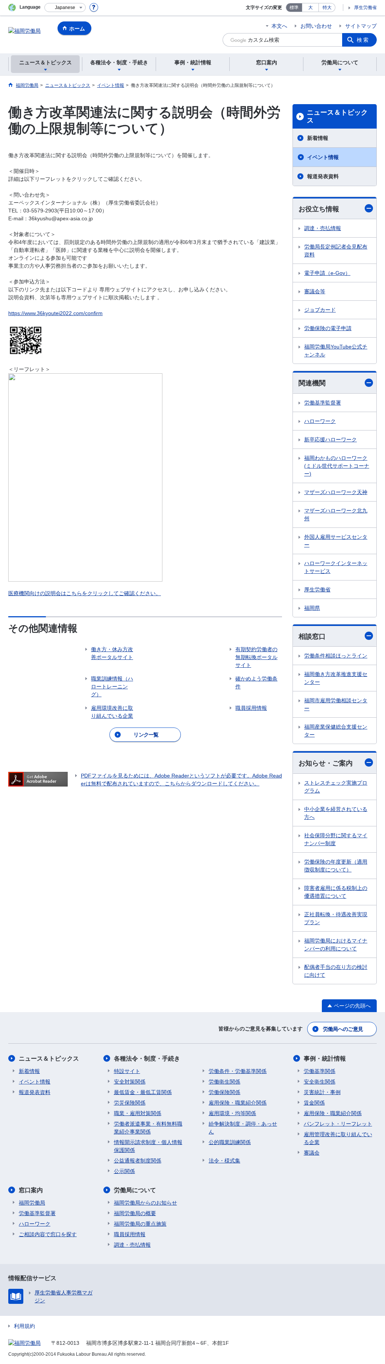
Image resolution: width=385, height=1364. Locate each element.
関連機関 (312, 383)
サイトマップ (361, 26)
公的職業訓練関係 (230, 1142)
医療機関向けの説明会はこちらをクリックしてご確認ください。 (84, 593)
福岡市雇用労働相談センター (335, 704)
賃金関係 (314, 1103)
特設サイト (127, 1071)
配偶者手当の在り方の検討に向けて (335, 971)
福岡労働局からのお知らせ (145, 1203)
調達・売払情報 (322, 228)
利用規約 (24, 1326)
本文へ (279, 26)
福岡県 (312, 608)
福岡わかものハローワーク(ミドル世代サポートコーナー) (336, 466)
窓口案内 (31, 1190)
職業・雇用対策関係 (137, 1113)
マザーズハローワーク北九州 (335, 514)
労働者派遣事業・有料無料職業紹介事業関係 (148, 1128)
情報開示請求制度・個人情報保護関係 (148, 1146)
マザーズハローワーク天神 (335, 492)
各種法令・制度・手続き (147, 1058)
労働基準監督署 (322, 403)
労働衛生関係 (224, 1082)
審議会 (312, 1153)
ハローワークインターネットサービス (335, 567)
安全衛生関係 (319, 1082)
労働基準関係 (319, 1071)
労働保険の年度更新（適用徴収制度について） (335, 866)
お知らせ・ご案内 (326, 763)
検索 (363, 40)
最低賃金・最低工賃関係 (143, 1092)
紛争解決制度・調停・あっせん (243, 1128)
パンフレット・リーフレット (338, 1124)
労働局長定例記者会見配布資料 (335, 251)
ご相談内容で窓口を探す (48, 1234)
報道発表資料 (323, 176)
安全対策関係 (130, 1082)
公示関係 (124, 1171)
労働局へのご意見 (343, 1029)
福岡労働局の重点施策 (140, 1224)
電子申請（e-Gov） (327, 273)
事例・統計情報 (325, 1058)
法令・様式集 (224, 1161)
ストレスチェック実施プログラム (335, 787)
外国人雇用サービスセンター (335, 541)
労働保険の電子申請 (328, 328)
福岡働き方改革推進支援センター (335, 678)
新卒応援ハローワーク (330, 439)
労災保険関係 (130, 1103)
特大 (327, 7)
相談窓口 (312, 636)
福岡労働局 (32, 1203)
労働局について (135, 1190)
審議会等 (314, 291)
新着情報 (317, 138)
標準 (294, 7)
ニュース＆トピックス (337, 116)
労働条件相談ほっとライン (335, 656)
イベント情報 (323, 157)
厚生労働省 (365, 7)
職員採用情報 (130, 1234)
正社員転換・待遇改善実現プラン (335, 918)
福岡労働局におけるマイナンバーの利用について (335, 945)
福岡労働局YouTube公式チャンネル (335, 351)
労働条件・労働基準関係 (238, 1071)
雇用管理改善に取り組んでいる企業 (338, 1138)
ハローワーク (320, 421)
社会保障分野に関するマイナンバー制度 (335, 839)
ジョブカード (320, 310)
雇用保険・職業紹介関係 (238, 1103)
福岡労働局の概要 (135, 1213)
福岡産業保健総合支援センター (335, 731)
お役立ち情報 (319, 209)
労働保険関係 (224, 1092)
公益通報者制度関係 (137, 1161)
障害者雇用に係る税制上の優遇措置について (335, 892)
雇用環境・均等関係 (232, 1113)
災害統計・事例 (322, 1092)
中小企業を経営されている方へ (335, 813)
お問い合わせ (316, 26)
